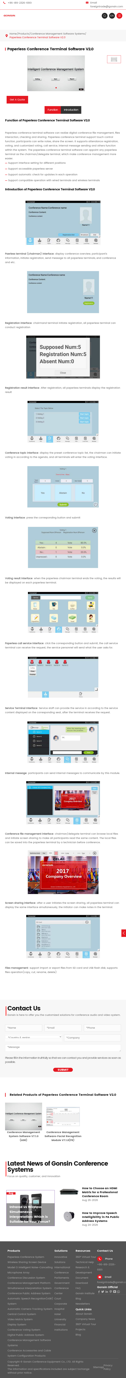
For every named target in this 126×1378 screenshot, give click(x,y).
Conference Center (61, 1290)
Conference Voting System (24, 1330)
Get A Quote (17, 100)
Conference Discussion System (26, 1278)
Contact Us (105, 1251)
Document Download (82, 1280)
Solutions (61, 1251)
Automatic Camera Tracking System (30, 1309)
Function (53, 110)
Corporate (60, 1304)
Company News (85, 1319)
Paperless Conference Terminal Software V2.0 (37, 37)
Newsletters (83, 1304)
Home (13, 34)
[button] (56, 87)
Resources (83, 1251)
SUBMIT (63, 1070)
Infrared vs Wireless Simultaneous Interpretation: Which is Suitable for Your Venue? (30, 1214)
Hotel (57, 1314)
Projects (80, 1330)
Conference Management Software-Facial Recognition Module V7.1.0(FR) (63, 1136)
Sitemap (98, 1367)
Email (108, 1277)
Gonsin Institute (85, 1293)
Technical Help (85, 1262)
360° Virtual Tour (86, 1257)
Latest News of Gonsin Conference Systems (57, 1167)
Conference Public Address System (29, 1293)
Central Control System (22, 1314)
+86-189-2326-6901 (20, 3)
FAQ (78, 1288)
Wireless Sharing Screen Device (27, 1262)
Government (62, 1283)
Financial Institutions (61, 1327)
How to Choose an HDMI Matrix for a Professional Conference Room (100, 1192)
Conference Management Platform (29, 1283)
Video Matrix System (20, 1319)
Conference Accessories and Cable (29, 1351)
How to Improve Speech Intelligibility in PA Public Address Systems (100, 1217)
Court (57, 1299)
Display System (17, 1325)
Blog (78, 1299)
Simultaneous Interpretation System (29, 1288)
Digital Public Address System (26, 1335)
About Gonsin (84, 1314)
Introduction (71, 110)
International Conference (62, 1270)
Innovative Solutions (60, 1259)
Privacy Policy (108, 1367)
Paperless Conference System (26, 1257)
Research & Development (84, 1270)
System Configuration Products (26, 1356)
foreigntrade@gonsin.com (106, 7)
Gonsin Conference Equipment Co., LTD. (47, 1362)
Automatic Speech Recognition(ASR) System (30, 1301)
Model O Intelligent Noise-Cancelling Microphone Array (30, 1270)
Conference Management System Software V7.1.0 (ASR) (23, 1136)
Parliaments (61, 1278)
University (60, 1319)
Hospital (59, 1309)
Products (23, 34)
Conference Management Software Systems (58, 34)
